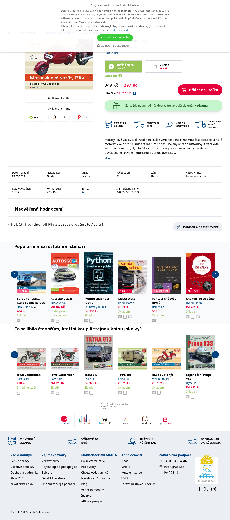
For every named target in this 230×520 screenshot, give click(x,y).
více (107, 158)
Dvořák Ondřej (194, 303)
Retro (85, 192)
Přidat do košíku (203, 89)
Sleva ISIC (16, 478)
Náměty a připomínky (96, 478)
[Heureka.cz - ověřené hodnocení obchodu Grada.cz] (207, 469)
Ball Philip (158, 307)
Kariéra (125, 467)
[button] (115, 45)
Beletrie (47, 473)
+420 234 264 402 (175, 461)
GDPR (124, 478)
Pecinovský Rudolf (95, 307)
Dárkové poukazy (22, 467)
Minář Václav (58, 303)
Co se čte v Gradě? (93, 461)
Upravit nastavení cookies (137, 484)
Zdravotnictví (51, 461)
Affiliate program (92, 501)
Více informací (120, 30)
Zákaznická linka (21, 484)
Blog (84, 484)
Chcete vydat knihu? (94, 473)
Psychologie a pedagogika (59, 467)
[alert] (115, 26)
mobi (61, 117)
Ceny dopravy (19, 461)
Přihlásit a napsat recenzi (201, 227)
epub (37, 117)
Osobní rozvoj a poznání (58, 484)
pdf (85, 117)
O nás (124, 461)
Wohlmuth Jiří (160, 379)
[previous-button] (14, 274)
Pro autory (88, 467)
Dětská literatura (53, 478)
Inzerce (86, 496)
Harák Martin (25, 307)
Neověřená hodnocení (38, 209)
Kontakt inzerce (131, 473)
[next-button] (215, 274)
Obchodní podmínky (24, 473)
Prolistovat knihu (59, 98)
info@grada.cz (174, 467)
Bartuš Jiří (111, 53)
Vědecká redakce (92, 490)
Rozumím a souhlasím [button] (115, 37)
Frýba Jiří (89, 379)
